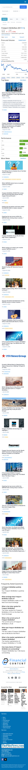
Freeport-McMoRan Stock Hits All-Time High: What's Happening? (13, 236)
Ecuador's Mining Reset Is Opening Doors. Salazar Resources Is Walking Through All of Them (13, 366)
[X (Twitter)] (8, 678)
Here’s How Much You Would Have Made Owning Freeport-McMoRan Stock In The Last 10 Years (13, 528)
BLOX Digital (21, 767)
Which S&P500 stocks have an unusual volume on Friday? (12, 183)
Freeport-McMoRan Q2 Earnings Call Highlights (12, 429)
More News (22, 80)
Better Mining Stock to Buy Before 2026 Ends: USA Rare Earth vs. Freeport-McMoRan (13, 388)
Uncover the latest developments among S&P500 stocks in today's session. (13, 301)
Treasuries (5, 24)
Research (22, 37)
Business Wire (6, 133)
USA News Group (7, 371)
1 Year (23, 77)
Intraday (3, 77)
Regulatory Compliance (8, 328)
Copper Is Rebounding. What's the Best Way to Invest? (14, 289)
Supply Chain (19, 179)
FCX (22, 28)
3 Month (18, 77)
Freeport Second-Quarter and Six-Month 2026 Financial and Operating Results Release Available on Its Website (13, 452)
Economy (6, 513)
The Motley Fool (6, 294)
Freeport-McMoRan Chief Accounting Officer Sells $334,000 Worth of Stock (13, 320)
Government (14, 179)
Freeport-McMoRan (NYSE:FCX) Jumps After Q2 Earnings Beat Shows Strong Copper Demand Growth (12, 194)
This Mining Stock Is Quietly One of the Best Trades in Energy (14, 171)
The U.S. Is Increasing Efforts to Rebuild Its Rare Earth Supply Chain (13, 506)
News (8, 22)
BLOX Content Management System (11, 767)
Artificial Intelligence (8, 179)
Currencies (13, 22)
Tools (23, 19)
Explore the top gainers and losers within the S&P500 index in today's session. (13, 207)
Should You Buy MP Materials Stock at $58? (12, 267)
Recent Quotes (5, 11)
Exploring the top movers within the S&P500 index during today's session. (13, 217)
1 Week (8, 77)
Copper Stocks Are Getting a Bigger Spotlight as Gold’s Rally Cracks (12, 571)
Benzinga (5, 109)
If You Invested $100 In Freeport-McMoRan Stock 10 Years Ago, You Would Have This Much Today (13, 343)
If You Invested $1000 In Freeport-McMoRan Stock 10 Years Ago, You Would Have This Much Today (13, 474)
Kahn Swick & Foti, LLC (8, 131)
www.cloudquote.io (14, 668)
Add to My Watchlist (5, 34)
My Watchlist (15, 11)
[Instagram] (19, 678)
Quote (6, 37)
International (18, 22)
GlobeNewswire (6, 373)
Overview (4, 22)
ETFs (17, 19)
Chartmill (5, 189)
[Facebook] (12, 678)
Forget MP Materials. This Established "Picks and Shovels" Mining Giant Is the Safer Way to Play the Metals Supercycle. (14, 549)
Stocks (11, 19)
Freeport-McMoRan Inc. (8, 457)
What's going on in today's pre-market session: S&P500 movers (12, 248)
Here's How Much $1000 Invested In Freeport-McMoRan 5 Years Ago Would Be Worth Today (13, 94)
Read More (22, 158)
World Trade (7, 275)
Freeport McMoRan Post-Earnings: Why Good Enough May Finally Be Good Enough (13, 409)
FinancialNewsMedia (7, 511)
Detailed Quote (22, 40)
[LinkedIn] (15, 678)
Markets (4, 19)
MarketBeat (5, 415)
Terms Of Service (16, 673)
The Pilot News (9, 764)
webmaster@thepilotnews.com (12, 756)
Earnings (6, 202)
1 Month (13, 77)
